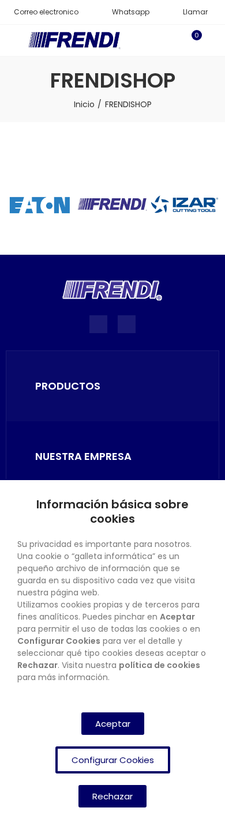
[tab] (112, 386)
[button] (42, 12)
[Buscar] (172, 40)
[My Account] (213, 40)
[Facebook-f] (98, 324)
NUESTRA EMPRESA (83, 456)
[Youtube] (127, 324)
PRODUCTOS (67, 386)
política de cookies (159, 665)
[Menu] (11, 40)
